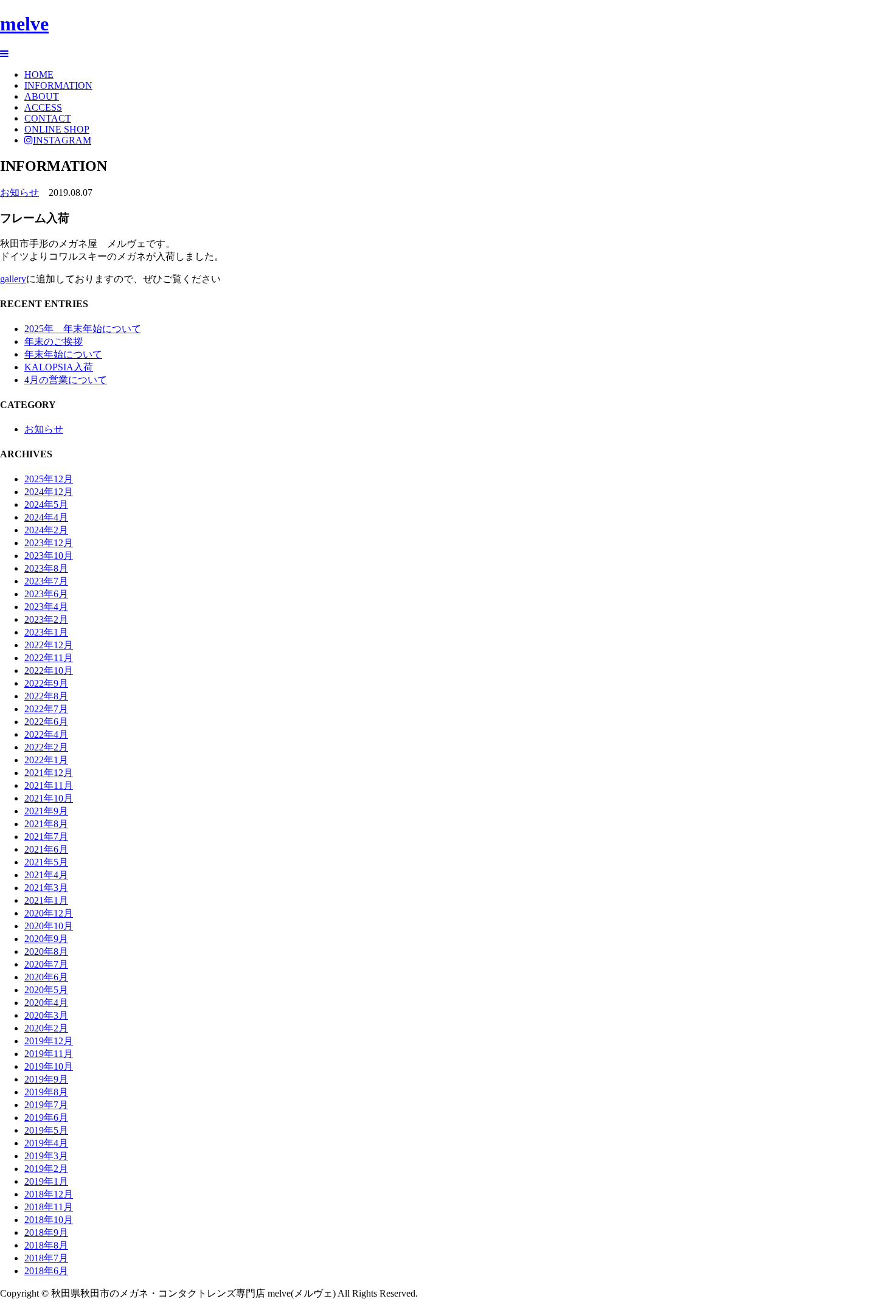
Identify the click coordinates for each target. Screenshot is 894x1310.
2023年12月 (48, 543)
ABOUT (41, 96)
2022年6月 (46, 721)
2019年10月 (48, 1066)
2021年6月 (46, 849)
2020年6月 (46, 977)
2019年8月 (46, 1092)
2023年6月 (46, 594)
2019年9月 (46, 1079)
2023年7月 (46, 581)
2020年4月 (46, 1002)
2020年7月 (46, 964)
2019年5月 (46, 1130)
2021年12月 (48, 773)
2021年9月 (46, 811)
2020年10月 (48, 926)
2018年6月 (46, 1271)
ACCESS (43, 107)
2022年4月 (46, 734)
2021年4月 (46, 875)
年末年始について (63, 354)
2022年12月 (48, 645)
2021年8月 (46, 824)
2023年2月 (46, 619)
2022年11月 (48, 658)
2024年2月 (46, 530)
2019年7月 (46, 1105)
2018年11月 (48, 1207)
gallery (13, 279)
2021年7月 (46, 836)
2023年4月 (46, 606)
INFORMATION (58, 85)
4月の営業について (65, 380)
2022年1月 (46, 760)
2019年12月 (48, 1041)
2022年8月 (46, 696)
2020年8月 (46, 951)
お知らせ (19, 192)
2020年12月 (48, 913)
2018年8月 (46, 1245)
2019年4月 (46, 1143)
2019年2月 (46, 1168)
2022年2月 (46, 747)
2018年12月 (48, 1194)
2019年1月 (46, 1181)
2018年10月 (48, 1220)
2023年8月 (46, 568)
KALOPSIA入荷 (58, 367)
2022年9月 (46, 683)
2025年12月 (48, 479)
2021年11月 (48, 785)
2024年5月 (46, 504)
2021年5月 (46, 862)
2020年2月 (46, 1028)
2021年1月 (46, 900)
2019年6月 (46, 1117)
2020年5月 (46, 990)
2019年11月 (48, 1053)
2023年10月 (48, 555)
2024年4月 (46, 517)
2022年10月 (48, 670)
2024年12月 (48, 492)
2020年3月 (46, 1015)
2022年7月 (46, 709)
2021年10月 (48, 798)
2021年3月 (46, 887)
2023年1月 (46, 632)
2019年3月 (46, 1156)
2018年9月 (46, 1232)
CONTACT (47, 118)
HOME (39, 74)
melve (24, 24)
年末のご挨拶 (53, 341)
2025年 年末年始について (82, 329)
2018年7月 (46, 1258)
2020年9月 (46, 939)
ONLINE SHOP (56, 129)
